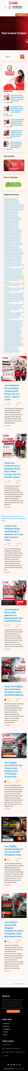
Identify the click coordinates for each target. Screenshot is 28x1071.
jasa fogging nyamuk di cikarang (12, 237)
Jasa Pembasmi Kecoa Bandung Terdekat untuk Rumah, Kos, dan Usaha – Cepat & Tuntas (17, 98)
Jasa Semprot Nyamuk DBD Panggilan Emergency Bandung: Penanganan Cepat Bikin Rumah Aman (14, 929)
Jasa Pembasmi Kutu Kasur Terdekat (13, 295)
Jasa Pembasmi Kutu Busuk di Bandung (12, 286)
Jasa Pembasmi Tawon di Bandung (13, 326)
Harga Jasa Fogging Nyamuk (12, 202)
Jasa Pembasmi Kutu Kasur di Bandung (12, 291)
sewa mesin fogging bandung (12, 351)
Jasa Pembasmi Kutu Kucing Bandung (14, 298)
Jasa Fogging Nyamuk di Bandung (13, 231)
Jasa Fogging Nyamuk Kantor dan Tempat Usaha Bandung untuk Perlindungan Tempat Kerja (13, 769)
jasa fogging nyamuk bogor (11, 224)
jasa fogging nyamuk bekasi (11, 221)
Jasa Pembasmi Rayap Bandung (12, 314)
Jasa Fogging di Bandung (11, 215)
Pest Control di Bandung (10, 348)
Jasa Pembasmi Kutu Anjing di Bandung (12, 281)
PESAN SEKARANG (13, 1011)
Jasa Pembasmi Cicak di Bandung (13, 270)
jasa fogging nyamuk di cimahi (12, 240)
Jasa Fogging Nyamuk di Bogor (12, 234)
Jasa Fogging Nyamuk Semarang (12, 256)
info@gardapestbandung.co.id (12, 1048)
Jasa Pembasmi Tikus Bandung (12, 329)
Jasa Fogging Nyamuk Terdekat (12, 262)
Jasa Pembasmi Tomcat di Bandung (13, 338)
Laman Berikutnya (19, 983)
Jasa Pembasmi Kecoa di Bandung (13, 274)
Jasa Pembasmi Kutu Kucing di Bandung (12, 302)
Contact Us (7, 1029)
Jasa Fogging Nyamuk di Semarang (13, 243)
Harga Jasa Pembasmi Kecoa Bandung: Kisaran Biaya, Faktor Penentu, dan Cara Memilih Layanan (14, 110)
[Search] (22, 57)
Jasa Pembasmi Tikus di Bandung (13, 332)
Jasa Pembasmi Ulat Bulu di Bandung (13, 344)
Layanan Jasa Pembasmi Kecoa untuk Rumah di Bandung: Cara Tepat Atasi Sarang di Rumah (17, 122)
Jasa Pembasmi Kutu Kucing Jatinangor (11, 310)
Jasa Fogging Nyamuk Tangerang (13, 259)
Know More (7, 425)
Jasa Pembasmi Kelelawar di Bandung (14, 277)
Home (6, 1032)
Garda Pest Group (20, 1068)
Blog (5, 1034)
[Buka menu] (5, 7)
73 (21, 980)
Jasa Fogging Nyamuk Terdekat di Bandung (13, 266)
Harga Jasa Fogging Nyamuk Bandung (14, 205)
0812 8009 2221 (17, 7)
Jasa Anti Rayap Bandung (11, 212)
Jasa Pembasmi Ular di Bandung (12, 341)
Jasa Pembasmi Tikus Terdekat (12, 335)
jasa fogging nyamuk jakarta (11, 246)
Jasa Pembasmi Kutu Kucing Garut (13, 306)
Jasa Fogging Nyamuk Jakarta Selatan (14, 253)
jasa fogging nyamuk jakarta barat (13, 250)
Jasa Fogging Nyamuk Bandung (12, 218)
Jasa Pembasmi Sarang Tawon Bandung (12, 318)
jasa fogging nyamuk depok (11, 228)
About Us (7, 1023)
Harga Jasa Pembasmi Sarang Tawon (13, 209)
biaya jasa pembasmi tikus (11, 199)
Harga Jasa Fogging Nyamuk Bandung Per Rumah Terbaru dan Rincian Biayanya (16, 144)
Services (6, 1026)
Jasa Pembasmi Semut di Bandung (13, 322)
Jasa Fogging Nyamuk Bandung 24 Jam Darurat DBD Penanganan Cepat (13, 850)
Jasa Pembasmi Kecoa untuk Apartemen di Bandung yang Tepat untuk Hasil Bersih (16, 133)
